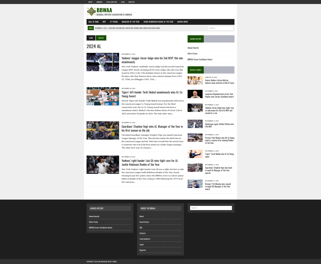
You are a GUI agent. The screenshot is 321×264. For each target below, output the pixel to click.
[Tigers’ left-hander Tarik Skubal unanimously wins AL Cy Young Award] (103, 103)
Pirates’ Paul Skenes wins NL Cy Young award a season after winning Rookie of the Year (219, 140)
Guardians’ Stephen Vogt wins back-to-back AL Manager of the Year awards (219, 170)
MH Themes (113, 261)
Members (99, 2)
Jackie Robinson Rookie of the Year (158, 21)
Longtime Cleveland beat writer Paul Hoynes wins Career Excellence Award (219, 95)
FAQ (141, 227)
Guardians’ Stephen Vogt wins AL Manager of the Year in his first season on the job (152, 128)
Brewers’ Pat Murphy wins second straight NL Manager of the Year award (218, 186)
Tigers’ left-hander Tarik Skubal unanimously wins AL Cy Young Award (152, 94)
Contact (143, 233)
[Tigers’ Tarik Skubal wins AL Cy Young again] (195, 156)
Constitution (144, 221)
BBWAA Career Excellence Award (200, 59)
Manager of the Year (130, 21)
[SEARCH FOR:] (220, 27)
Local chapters (111, 2)
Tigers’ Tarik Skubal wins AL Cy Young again (219, 155)
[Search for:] (211, 207)
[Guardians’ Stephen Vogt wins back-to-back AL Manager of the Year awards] (195, 170)
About (90, 2)
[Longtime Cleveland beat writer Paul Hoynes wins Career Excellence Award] (195, 96)
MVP (104, 21)
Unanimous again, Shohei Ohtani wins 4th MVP (219, 125)
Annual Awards (193, 47)
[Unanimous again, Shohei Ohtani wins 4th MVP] (195, 126)
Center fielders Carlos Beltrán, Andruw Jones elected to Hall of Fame (219, 81)
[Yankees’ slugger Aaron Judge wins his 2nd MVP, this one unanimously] (103, 69)
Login (123, 2)
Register (132, 2)
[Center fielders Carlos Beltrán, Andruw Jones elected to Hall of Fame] (195, 82)
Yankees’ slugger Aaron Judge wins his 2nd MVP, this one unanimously (152, 60)
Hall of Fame (93, 21)
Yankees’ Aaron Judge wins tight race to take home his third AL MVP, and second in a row (219, 110)
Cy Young (114, 21)
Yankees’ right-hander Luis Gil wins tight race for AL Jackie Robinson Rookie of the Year (150, 162)
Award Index (182, 21)
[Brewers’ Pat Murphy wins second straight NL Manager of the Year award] (195, 186)
